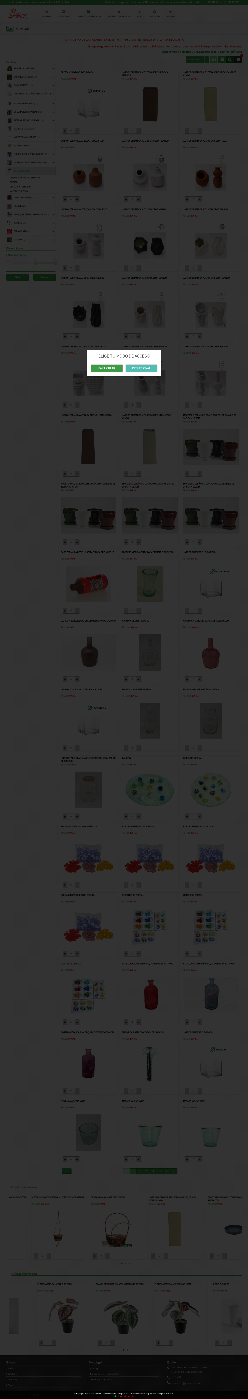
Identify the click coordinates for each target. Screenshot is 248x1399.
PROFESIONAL (141, 368)
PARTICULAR (106, 368)
